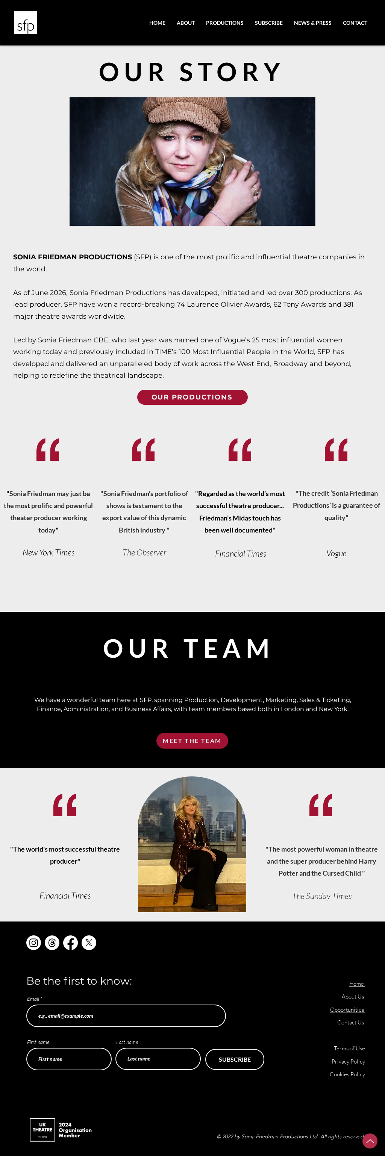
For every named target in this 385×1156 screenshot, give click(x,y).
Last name (127, 1042)
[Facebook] (70, 942)
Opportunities (347, 1009)
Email (33, 999)
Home (356, 983)
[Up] (369, 1140)
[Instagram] (33, 942)
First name (38, 1042)
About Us (353, 996)
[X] (89, 942)
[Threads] (52, 942)
